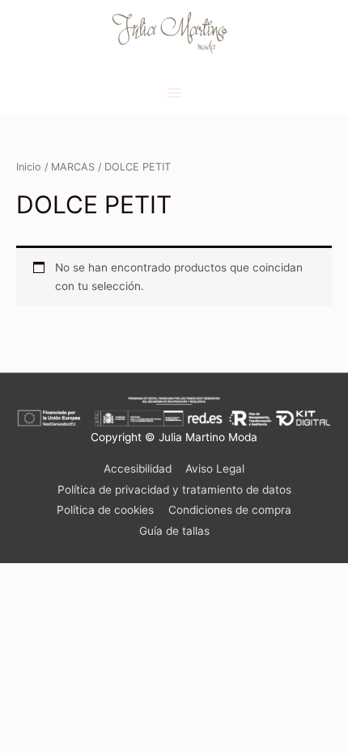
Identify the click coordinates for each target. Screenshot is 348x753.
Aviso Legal (214, 468)
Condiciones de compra (229, 509)
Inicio (28, 167)
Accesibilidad (138, 468)
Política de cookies (105, 509)
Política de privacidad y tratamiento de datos (174, 489)
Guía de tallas (174, 530)
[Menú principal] (174, 93)
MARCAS (73, 167)
